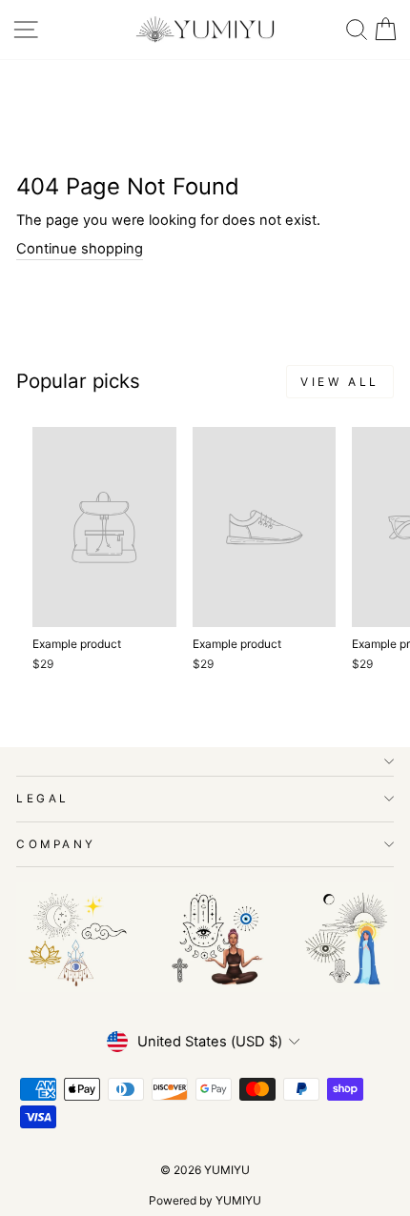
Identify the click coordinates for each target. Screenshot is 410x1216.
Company (56, 844)
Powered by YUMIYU (205, 1200)
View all (339, 382)
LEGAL (43, 798)
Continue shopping (79, 248)
